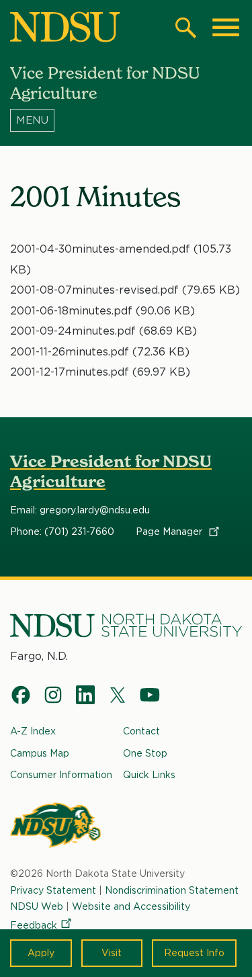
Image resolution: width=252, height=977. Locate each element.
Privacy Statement (53, 890)
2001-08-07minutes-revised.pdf (94, 290)
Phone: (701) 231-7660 (62, 531)
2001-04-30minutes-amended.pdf (100, 249)
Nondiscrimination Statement (172, 890)
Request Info (194, 952)
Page (170, 531)
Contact (141, 731)
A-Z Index (33, 731)
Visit (111, 952)
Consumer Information (61, 774)
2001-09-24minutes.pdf (73, 331)
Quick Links (149, 774)
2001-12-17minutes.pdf (69, 372)
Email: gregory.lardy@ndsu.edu (80, 510)
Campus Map (39, 753)
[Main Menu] (226, 27)
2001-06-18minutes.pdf (71, 310)
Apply (41, 952)
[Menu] (126, 120)
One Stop (145, 753)
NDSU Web (36, 906)
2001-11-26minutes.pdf (69, 351)
